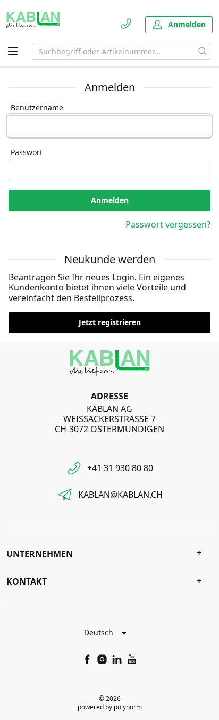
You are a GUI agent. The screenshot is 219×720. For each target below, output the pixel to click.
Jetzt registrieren (110, 322)
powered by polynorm (110, 706)
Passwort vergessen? (167, 224)
